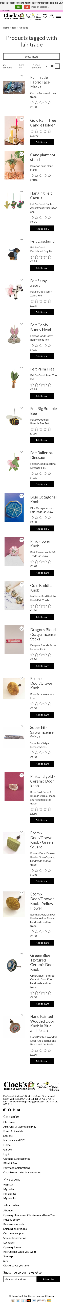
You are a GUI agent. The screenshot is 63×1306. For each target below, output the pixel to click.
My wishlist (10, 1198)
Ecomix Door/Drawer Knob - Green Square (42, 839)
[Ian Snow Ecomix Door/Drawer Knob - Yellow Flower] (14, 904)
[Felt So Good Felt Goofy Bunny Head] (14, 335)
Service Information (14, 1237)
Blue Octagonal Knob (43, 499)
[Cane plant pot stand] (14, 165)
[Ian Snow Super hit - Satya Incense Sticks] (14, 737)
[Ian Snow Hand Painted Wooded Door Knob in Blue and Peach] (14, 1026)
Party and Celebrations (16, 1167)
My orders (9, 1189)
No (27, 7)
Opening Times (12, 1247)
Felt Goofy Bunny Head (40, 327)
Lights (6, 1154)
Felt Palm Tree (42, 369)
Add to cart (42, 142)
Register (8, 1184)
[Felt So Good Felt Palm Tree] (14, 379)
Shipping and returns (15, 1228)
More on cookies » (40, 7)
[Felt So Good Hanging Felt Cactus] (14, 203)
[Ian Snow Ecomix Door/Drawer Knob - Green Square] (14, 843)
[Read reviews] (41, 103)
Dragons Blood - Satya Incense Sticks (43, 634)
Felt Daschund (42, 241)
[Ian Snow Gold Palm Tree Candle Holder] (14, 130)
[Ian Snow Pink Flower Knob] (14, 551)
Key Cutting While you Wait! (19, 1251)
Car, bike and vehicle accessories (22, 1172)
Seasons (8, 1135)
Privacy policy (11, 1219)
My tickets (9, 1193)
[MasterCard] (29, 1301)
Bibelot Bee (10, 1163)
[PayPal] (49, 1301)
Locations (9, 1242)
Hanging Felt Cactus (41, 195)
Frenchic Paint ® (13, 1131)
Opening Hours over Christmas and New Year (29, 1215)
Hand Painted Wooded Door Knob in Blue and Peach (42, 1023)
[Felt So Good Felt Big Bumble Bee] (14, 418)
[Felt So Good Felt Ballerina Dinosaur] (14, 462)
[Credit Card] (18, 1301)
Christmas (9, 1121)
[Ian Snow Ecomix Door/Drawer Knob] (14, 688)
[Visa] (34, 1301)
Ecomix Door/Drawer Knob (42, 683)
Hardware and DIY (14, 1140)
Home (6, 27)
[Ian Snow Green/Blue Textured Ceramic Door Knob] (14, 965)
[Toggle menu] (58, 16)
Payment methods (13, 1224)
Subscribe (48, 1279)
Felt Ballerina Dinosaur (41, 455)
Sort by (21, 66)
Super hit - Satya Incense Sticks (42, 732)
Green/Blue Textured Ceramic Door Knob (42, 962)
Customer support (13, 1233)
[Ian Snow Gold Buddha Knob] (14, 595)
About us (8, 1210)
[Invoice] (23, 1301)
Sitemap (8, 1256)
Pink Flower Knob (40, 543)
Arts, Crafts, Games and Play (19, 1126)
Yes (18, 7)
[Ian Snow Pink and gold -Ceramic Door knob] (14, 786)
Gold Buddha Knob (41, 588)
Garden (7, 1149)
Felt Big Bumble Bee (43, 411)
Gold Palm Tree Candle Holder (43, 122)
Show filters (31, 56)
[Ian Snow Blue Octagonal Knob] (14, 507)
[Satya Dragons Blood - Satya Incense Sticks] (14, 639)
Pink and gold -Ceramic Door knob (42, 781)
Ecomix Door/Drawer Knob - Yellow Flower (42, 901)
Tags (14, 27)
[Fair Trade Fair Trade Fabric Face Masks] (14, 87)
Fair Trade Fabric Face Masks (40, 82)
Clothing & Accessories (16, 1158)
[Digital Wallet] (41, 1301)
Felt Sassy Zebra (38, 283)
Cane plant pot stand (42, 157)
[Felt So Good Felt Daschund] (14, 251)
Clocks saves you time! (16, 1265)
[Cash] (13, 1301)
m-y (5, 1260)
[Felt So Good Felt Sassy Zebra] (14, 290)
